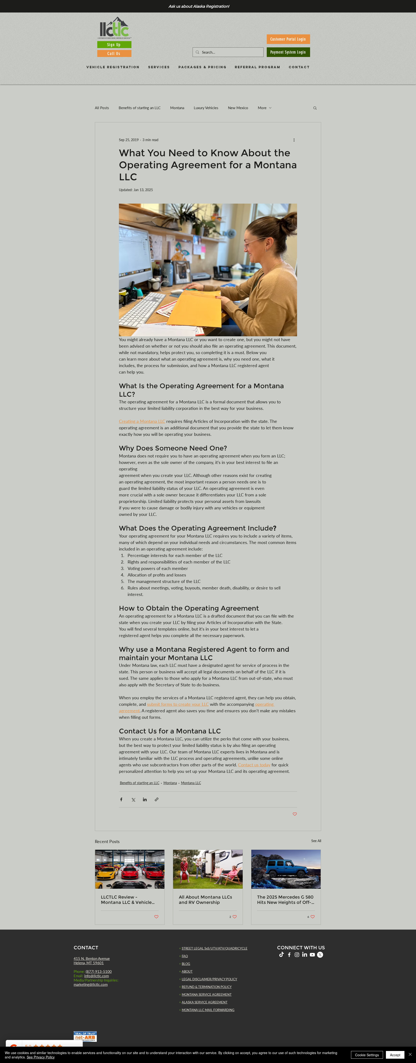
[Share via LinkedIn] (145, 799)
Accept (395, 1054)
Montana (177, 108)
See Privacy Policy (41, 1057)
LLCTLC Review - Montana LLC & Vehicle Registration (126, 899)
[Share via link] (156, 799)
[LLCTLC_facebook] (289, 955)
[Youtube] (312, 955)
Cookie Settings (367, 1054)
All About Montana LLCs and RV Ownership (205, 899)
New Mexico (238, 108)
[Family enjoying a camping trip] (208, 869)
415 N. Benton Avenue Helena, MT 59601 (92, 960)
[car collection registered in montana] (130, 869)
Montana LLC (191, 783)
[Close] (410, 1054)
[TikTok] (282, 955)
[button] (315, 108)
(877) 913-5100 (99, 971)
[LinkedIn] (305, 955)
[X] (320, 955)
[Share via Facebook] (121, 799)
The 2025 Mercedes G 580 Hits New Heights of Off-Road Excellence (285, 899)
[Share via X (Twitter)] (133, 799)
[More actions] (294, 140)
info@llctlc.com (96, 976)
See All (316, 841)
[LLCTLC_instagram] (297, 955)
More (262, 108)
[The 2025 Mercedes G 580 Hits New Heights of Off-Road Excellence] (286, 869)
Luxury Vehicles (206, 108)
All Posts (102, 108)
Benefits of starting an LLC (140, 108)
